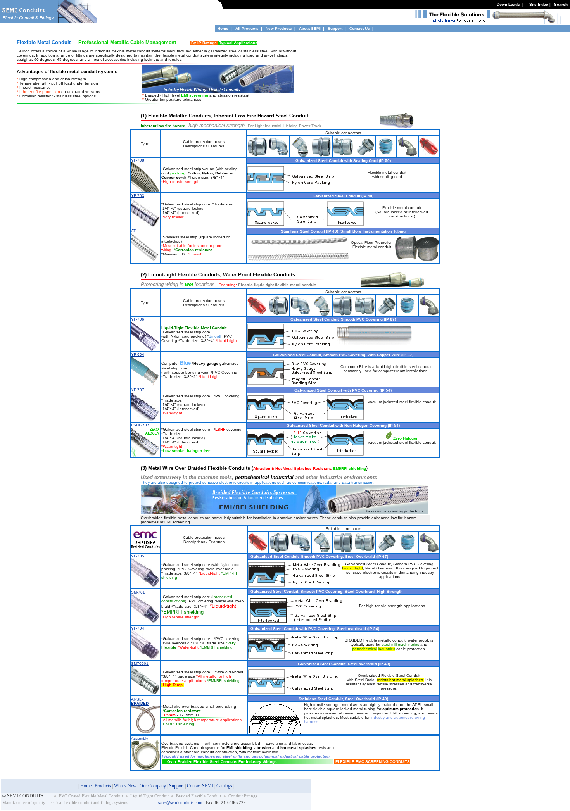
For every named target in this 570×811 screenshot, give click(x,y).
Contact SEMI (200, 786)
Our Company (153, 786)
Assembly (139, 738)
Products (103, 786)
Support (336, 28)
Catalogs (224, 786)
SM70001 (140, 663)
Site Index (538, 4)
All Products (247, 28)
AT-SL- (140, 701)
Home (223, 28)
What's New (125, 786)
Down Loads (508, 4)
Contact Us (359, 28)
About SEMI (310, 28)
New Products (279, 28)
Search (561, 4)
